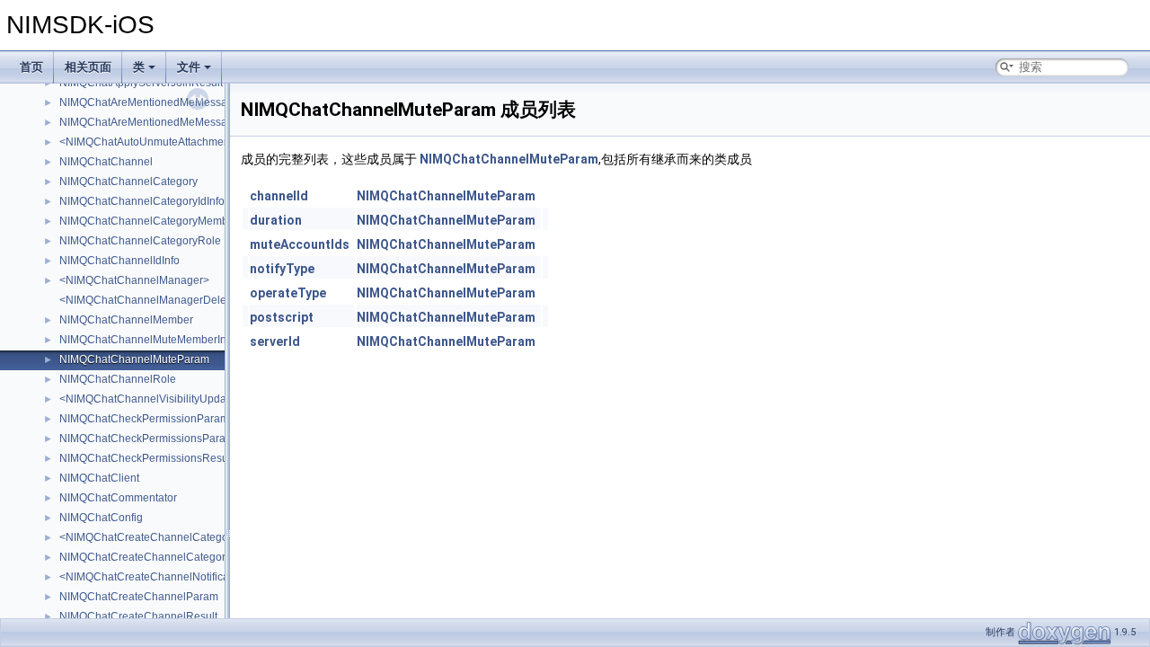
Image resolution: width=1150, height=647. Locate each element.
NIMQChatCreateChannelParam (138, 596)
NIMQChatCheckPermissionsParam (146, 438)
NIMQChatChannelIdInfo (119, 260)
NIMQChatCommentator (118, 498)
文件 (188, 67)
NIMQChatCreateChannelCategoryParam (161, 557)
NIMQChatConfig (101, 517)
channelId (279, 196)
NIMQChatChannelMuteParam (134, 359)
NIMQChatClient (99, 478)
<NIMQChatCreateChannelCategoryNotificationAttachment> (206, 537)
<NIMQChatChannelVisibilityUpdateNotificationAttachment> (205, 399)
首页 (31, 67)
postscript (282, 317)
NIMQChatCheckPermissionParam (144, 418)
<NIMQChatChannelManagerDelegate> (156, 300)
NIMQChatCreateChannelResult (138, 616)
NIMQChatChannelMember (126, 320)
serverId (275, 341)
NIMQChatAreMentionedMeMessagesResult (168, 122)
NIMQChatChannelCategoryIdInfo (142, 201)
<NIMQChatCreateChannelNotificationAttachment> (183, 577)
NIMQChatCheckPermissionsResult (146, 458)
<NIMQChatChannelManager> (134, 280)
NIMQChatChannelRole (117, 379)
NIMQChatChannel (106, 161)
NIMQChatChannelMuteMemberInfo (147, 339)
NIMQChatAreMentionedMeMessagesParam (168, 102)
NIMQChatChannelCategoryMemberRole (160, 221)
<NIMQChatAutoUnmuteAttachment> (149, 142)
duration (276, 220)
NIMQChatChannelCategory (128, 181)
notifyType (282, 268)
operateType (288, 293)
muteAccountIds (299, 244)
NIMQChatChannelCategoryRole (140, 241)
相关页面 (88, 67)
